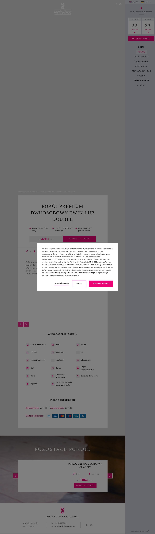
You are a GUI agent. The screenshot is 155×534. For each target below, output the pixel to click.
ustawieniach (74, 275)
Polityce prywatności (92, 257)
